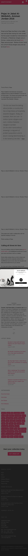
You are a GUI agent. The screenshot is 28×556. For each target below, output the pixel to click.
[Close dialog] (27, 269)
